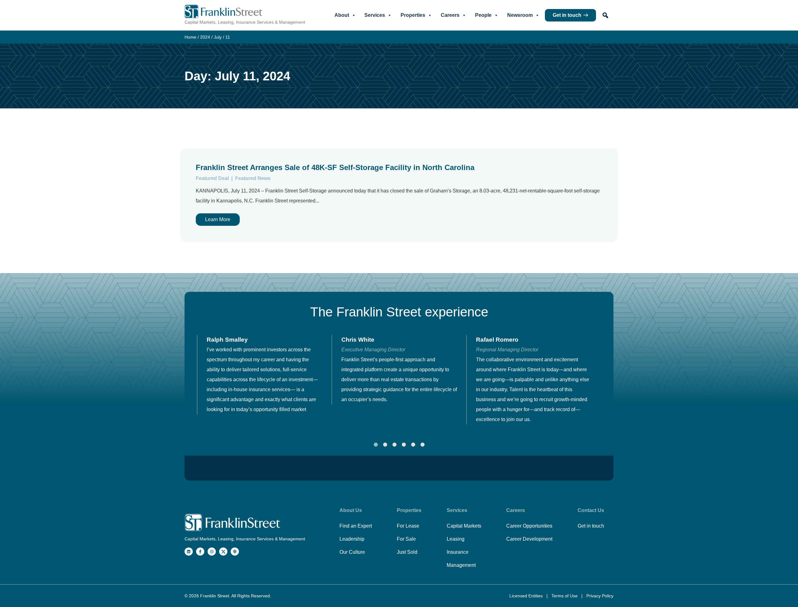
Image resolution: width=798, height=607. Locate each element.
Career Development (529, 539)
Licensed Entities (526, 595)
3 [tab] (394, 445)
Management (461, 565)
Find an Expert (355, 526)
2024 (205, 37)
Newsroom (520, 15)
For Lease (408, 526)
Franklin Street (214, 595)
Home (190, 37)
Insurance (458, 552)
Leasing (455, 539)
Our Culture (352, 552)
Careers (450, 15)
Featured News (253, 178)
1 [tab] (376, 445)
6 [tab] (422, 445)
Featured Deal (213, 178)
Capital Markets (464, 526)
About (341, 15)
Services (374, 15)
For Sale (406, 539)
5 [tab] (413, 445)
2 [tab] (385, 445)
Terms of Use (565, 595)
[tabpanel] (264, 375)
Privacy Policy (599, 595)
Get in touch (567, 15)
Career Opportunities (529, 526)
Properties (413, 15)
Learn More (217, 219)
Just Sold (407, 552)
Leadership (351, 539)
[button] (605, 15)
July (218, 37)
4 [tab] (404, 445)
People (483, 15)
